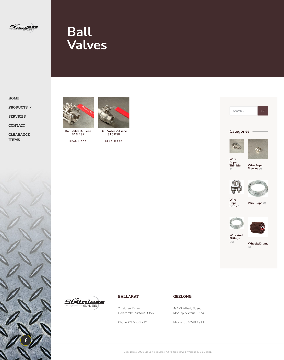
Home (14, 98)
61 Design (206, 352)
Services (17, 116)
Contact (17, 125)
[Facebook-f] (25, 340)
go (263, 110)
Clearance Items (17, 137)
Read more (78, 141)
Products (17, 107)
